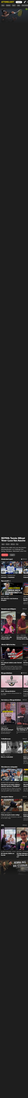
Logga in (19, 2)
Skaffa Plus (4, 555)
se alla (25, 559)
